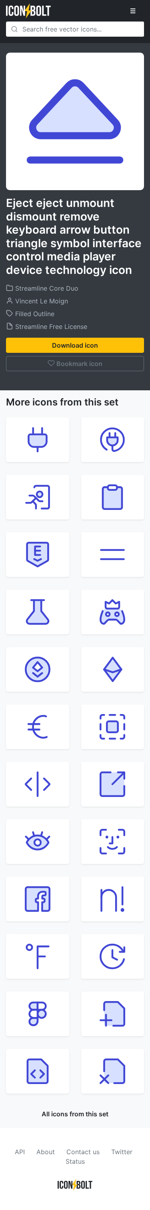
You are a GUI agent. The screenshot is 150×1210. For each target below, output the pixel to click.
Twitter (121, 1152)
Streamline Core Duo (45, 288)
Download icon (75, 345)
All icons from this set (75, 1114)
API (20, 1152)
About (45, 1152)
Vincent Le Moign (40, 301)
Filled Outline (33, 314)
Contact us (83, 1152)
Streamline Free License (50, 327)
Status (75, 1161)
